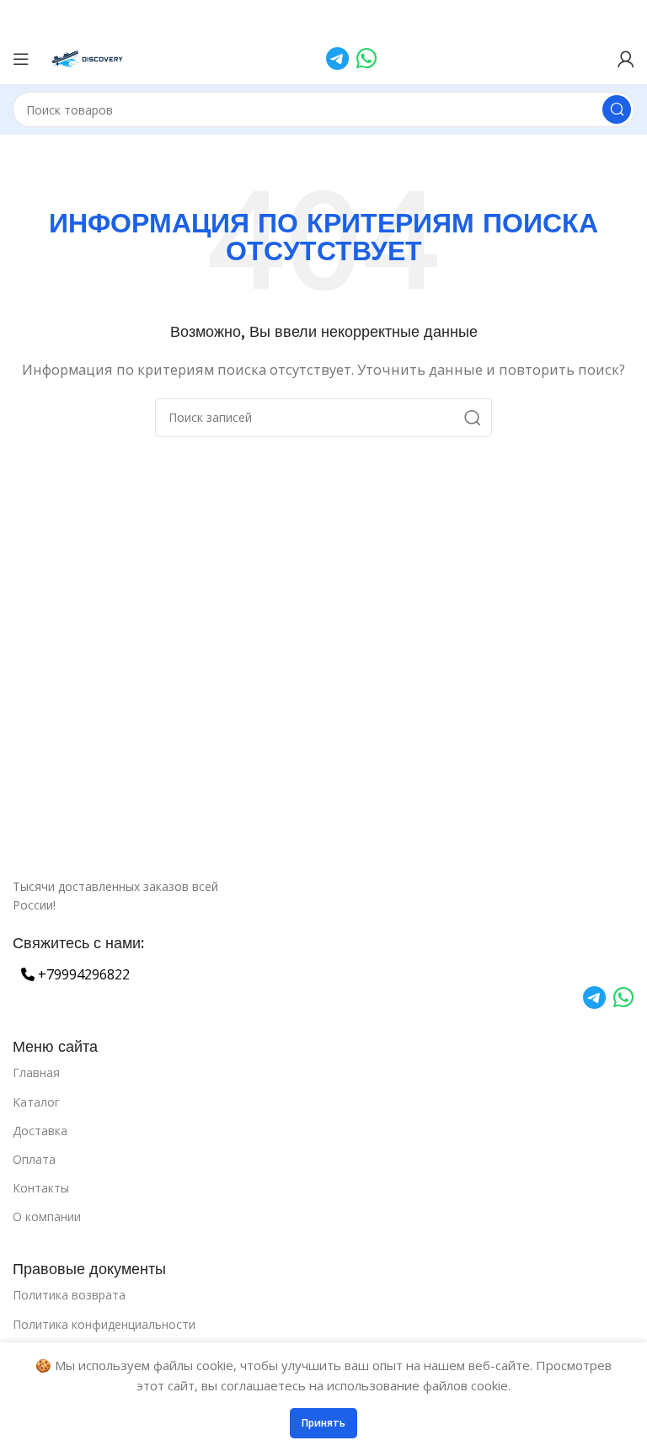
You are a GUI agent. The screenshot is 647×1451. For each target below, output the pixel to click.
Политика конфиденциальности (104, 1324)
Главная (36, 1072)
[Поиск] (616, 109)
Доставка (40, 1131)
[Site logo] (88, 57)
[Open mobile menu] (21, 59)
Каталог (36, 1102)
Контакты (41, 1188)
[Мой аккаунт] (626, 59)
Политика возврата (69, 1295)
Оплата (34, 1159)
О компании (47, 1216)
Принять (323, 1423)
